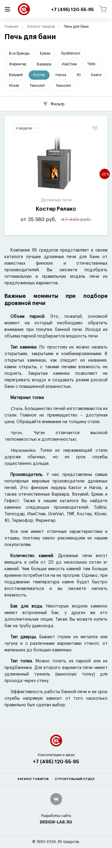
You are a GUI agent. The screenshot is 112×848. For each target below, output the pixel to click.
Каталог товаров (41, 26)
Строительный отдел (74, 779)
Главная (11, 26)
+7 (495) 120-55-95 (56, 761)
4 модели (24, 128)
